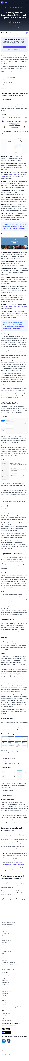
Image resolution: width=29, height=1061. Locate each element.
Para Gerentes (5, 980)
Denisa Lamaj (16, 22)
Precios (3, 944)
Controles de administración (8, 938)
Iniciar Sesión (4, 942)
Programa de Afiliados (6, 951)
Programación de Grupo (7, 926)
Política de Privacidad (6, 1015)
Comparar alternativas (6, 991)
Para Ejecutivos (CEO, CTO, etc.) (9, 978)
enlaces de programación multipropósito (14, 306)
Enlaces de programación (7, 924)
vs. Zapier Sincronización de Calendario (10, 998)
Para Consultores (5, 984)
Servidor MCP (5, 931)
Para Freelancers (5, 982)
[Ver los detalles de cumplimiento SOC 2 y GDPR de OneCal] (14, 1041)
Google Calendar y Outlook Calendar (10, 449)
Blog (11, 7)
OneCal (10, 853)
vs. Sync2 (4, 1004)
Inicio (3, 920)
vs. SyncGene (5, 995)
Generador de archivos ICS (8, 969)
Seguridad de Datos (6, 1020)
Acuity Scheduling (13, 57)
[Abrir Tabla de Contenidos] (27, 33)
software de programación (17, 55)
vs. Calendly (4, 1002)
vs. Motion (4, 1000)
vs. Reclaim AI (5, 993)
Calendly (3, 57)
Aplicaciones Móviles (6, 933)
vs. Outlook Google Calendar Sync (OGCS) (11, 1007)
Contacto (4, 958)
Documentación (5, 955)
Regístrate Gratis (14, 47)
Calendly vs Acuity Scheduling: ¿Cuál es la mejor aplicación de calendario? (20, 7)
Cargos (3, 1018)
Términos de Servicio (6, 1013)
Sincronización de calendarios (8, 922)
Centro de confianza (6, 940)
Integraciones (5, 935)
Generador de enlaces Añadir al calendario (11, 967)
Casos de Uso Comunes (7, 975)
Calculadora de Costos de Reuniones (10, 964)
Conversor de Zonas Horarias (8, 962)
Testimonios (4, 960)
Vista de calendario (6, 929)
